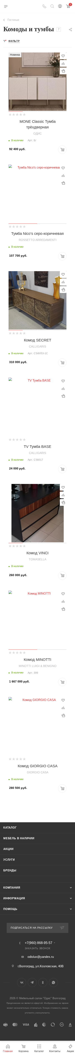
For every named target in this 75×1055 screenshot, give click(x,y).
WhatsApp (53, 982)
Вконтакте (21, 982)
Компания (11, 887)
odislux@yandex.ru (41, 956)
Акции (8, 849)
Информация (14, 898)
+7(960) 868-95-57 (38, 943)
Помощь (10, 909)
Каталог (10, 827)
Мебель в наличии (18, 838)
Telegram (32, 982)
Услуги (9, 859)
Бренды (9, 870)
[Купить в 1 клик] (63, 71)
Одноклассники (42, 982)
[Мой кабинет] (60, 6)
